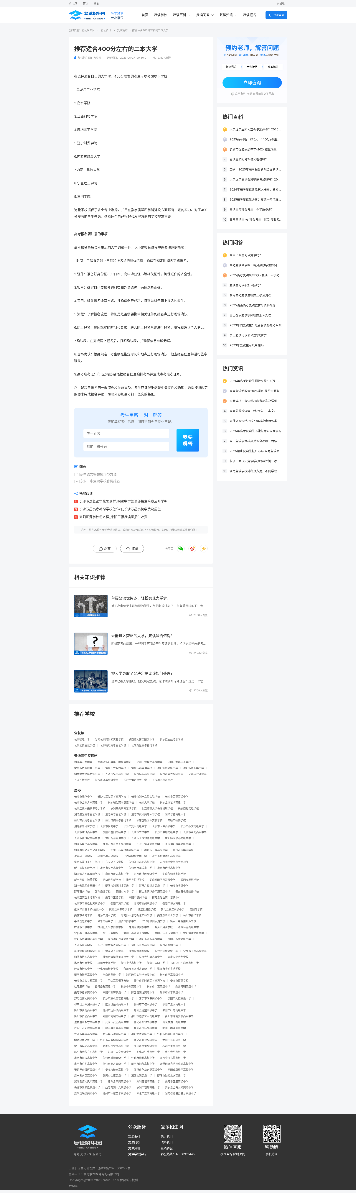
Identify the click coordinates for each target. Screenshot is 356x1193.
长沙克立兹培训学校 (171, 739)
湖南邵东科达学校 (84, 826)
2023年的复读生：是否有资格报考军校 (255, 325)
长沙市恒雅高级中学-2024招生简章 (253, 149)
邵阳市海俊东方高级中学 (171, 1075)
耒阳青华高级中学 (175, 1052)
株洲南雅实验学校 (188, 808)
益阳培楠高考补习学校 (118, 820)
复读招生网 (88, 30)
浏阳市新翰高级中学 (179, 939)
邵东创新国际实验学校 (149, 820)
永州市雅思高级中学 (117, 873)
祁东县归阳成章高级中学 (184, 962)
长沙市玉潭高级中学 (163, 826)
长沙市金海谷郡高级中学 (88, 980)
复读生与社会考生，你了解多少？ (252, 209)
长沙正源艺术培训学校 (87, 897)
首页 (85, 3)
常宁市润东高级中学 (150, 998)
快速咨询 (278, 15)
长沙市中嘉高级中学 (158, 986)
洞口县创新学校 (112, 879)
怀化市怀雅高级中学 (145, 1022)
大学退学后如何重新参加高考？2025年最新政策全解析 (256, 129)
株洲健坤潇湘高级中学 (87, 951)
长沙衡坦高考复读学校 (113, 745)
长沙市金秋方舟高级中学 (88, 802)
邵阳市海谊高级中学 (145, 1046)
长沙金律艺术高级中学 (173, 802)
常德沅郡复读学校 (141, 768)
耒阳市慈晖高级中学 (114, 992)
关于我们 (167, 1136)
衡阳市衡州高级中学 (145, 903)
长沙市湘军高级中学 (106, 780)
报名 (84, 247)
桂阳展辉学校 (82, 986)
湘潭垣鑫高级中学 (188, 927)
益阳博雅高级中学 (193, 933)
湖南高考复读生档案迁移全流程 (250, 295)
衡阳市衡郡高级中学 (86, 974)
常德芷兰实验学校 (115, 768)
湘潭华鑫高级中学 (175, 814)
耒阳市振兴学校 (138, 897)
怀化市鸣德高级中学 (145, 1040)
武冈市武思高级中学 (117, 1022)
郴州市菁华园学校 (183, 850)
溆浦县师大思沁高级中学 (88, 1081)
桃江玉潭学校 (110, 933)
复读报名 (249, 15)
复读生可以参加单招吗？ (246, 285)
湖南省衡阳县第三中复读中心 (114, 762)
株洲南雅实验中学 (139, 927)
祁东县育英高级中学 (117, 1028)
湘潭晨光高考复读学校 (87, 814)
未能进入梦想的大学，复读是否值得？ (142, 636)
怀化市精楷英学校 (108, 968)
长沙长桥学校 (82, 780)
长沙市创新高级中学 (166, 951)
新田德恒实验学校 (84, 868)
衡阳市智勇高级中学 (86, 1010)
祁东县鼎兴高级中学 (119, 1081)
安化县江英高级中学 (148, 1052)
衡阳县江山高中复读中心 (166, 897)
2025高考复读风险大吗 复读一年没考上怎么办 (256, 275)
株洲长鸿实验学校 (139, 951)
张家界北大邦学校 (178, 957)
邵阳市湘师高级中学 (143, 1063)
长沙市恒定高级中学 (135, 780)
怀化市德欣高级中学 (143, 1057)
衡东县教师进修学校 (187, 891)
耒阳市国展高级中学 (176, 1081)
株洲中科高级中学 (131, 986)
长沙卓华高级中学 (144, 774)
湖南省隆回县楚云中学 (162, 879)
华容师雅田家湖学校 (153, 921)
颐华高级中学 (105, 921)
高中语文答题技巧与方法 (98, 474)
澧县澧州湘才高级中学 (87, 1022)
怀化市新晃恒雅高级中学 (125, 850)
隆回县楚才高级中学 (117, 1004)
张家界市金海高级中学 (116, 1046)
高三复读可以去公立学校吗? (248, 335)
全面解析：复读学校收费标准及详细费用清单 (256, 401)
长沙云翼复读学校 (84, 745)
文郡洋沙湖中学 (197, 774)
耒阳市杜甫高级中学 (174, 1010)
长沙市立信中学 (140, 832)
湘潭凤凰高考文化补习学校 (89, 850)
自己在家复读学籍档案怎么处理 (250, 315)
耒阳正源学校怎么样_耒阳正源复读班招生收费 (113, 517)
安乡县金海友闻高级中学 (179, 1087)
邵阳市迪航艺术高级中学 (145, 1016)
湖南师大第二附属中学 (142, 739)
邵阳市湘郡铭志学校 (179, 762)
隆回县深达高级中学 (143, 992)
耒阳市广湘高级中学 (86, 1063)
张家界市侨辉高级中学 (87, 1069)
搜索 (96, 3)
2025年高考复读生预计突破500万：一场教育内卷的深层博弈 (256, 381)
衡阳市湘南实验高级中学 (179, 1016)
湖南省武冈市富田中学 (87, 885)
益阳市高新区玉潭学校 (136, 933)
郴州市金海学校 (107, 962)
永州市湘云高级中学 (86, 1057)
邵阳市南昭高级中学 (114, 1016)
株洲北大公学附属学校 (110, 927)
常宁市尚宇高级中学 (171, 992)
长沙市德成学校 (83, 945)
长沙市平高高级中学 (171, 974)
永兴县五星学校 (83, 856)
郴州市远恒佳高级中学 (116, 1010)
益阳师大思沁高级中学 (178, 838)
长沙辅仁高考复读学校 (121, 802)
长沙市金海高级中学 (195, 832)
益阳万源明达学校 (115, 838)
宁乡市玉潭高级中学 (195, 951)
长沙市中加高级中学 (166, 832)
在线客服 (167, 1148)
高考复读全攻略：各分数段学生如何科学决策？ (256, 265)
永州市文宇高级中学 (111, 868)
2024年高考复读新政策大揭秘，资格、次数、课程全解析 (256, 189)
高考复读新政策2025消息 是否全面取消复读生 (256, 391)
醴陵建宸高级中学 (84, 1040)
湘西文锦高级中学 (141, 1075)
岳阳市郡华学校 (192, 915)
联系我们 (167, 1142)
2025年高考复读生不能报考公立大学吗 (255, 431)
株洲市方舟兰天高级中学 (117, 844)
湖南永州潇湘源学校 (174, 873)
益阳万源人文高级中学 (118, 1087)
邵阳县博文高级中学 (86, 998)
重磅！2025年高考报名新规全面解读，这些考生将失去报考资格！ (256, 169)
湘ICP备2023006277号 (114, 1168)
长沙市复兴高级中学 (135, 826)
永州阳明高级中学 (185, 986)
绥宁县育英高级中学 (86, 1075)
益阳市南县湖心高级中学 (88, 939)
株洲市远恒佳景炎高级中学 (118, 957)
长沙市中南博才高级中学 (112, 945)
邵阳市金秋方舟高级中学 (88, 1052)
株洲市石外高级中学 (148, 1087)
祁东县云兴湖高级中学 (87, 1004)
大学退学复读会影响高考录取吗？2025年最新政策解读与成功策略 (256, 179)
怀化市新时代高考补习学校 (149, 980)
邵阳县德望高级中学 (145, 1010)
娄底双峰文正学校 (167, 915)
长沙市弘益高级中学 (117, 774)
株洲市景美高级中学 (174, 1046)
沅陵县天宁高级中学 (119, 1052)
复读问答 (203, 15)
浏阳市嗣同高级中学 (114, 832)
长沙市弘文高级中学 (192, 826)
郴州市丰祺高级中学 (145, 1004)
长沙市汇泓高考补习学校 (112, 796)
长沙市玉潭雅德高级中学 (145, 838)
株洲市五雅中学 (83, 927)
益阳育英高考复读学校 (87, 820)
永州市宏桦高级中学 (169, 868)
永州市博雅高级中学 (145, 873)
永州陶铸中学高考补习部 (174, 862)
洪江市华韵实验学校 (169, 968)
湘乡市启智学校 (164, 927)
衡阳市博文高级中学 (174, 903)
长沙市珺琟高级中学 (86, 832)
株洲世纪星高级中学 (150, 957)
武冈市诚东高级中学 (174, 1040)
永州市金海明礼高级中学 (166, 856)
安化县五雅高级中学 (86, 933)
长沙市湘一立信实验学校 (145, 796)
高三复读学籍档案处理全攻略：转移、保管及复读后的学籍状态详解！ (256, 441)
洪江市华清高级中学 (86, 1034)
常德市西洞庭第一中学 (87, 768)
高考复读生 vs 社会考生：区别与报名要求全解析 (256, 219)
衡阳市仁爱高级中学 (86, 1016)
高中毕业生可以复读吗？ (246, 255)
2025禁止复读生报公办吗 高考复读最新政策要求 (256, 451)
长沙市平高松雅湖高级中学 (89, 903)
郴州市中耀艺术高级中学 (117, 1093)
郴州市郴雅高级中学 (174, 1028)
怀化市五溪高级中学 (148, 1093)
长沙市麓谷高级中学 (171, 774)
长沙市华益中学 (179, 885)
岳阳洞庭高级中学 (167, 768)
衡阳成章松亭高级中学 (181, 1069)
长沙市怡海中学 (109, 826)
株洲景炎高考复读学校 (123, 808)
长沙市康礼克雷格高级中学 (118, 998)
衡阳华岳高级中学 (131, 962)
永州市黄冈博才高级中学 (137, 968)
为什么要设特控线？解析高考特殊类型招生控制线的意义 (256, 421)
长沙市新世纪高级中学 (87, 838)
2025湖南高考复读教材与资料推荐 (253, 305)
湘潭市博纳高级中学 (86, 957)
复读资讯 (226, 15)
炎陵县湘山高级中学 (174, 1022)
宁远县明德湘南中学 (135, 856)
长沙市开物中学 (169, 945)
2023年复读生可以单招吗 (247, 345)
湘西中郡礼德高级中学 (173, 1057)
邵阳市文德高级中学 (179, 998)
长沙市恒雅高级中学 (148, 844)
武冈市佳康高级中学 (114, 1075)
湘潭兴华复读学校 (115, 814)
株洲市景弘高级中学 (145, 1028)
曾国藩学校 (195, 909)
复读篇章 (122, 30)
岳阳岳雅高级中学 (105, 986)
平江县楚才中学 (83, 921)
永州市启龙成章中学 (140, 868)
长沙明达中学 (82, 739)
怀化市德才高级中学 (114, 1063)
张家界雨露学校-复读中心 (89, 909)
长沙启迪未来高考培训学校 (89, 808)
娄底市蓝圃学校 (179, 980)
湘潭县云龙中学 (83, 762)
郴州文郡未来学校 (108, 856)
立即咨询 (252, 82)
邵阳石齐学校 (82, 891)
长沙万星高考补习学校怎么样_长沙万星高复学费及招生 (120, 509)
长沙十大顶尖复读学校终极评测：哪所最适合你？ (256, 461)
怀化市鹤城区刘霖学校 (170, 1034)
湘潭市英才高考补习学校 (145, 814)
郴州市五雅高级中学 (156, 850)
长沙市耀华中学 (83, 796)
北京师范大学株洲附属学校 (157, 808)
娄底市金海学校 (83, 915)
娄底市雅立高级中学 (117, 1069)
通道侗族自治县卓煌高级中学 (177, 1063)
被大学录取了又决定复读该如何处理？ (142, 673)
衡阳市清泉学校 (120, 903)
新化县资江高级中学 (172, 909)
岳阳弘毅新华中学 (193, 768)
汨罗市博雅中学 (127, 921)
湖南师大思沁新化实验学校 (136, 915)
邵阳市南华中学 (125, 891)
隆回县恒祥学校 (135, 879)
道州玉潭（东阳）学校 (87, 862)
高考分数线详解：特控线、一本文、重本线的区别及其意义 (256, 411)
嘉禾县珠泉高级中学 (86, 1093)
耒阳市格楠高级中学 (86, 992)
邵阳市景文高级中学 (174, 1004)
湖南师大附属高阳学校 (87, 873)
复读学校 (160, 15)
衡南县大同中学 (156, 962)
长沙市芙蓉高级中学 (176, 796)
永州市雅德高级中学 (114, 1057)
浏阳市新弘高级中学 (150, 939)
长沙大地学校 (147, 802)
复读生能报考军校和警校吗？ (249, 159)
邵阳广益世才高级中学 (149, 762)
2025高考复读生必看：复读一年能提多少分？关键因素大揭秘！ (256, 199)
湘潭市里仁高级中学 (86, 844)
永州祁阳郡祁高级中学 (142, 862)
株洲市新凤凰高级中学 (87, 1087)
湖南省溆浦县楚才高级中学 (180, 1093)
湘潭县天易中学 (114, 951)
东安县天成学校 (114, 862)
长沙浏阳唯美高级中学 (178, 844)
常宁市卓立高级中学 (86, 1046)
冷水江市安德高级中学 (87, 1028)
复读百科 (179, 15)
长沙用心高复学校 (162, 780)
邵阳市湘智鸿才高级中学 (119, 885)
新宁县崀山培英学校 (86, 879)
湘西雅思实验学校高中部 (140, 974)
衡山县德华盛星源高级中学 (154, 891)
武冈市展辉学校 (190, 879)
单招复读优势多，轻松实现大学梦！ (141, 598)
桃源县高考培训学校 (120, 909)
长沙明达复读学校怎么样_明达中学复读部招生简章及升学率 (123, 501)
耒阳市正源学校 (114, 897)
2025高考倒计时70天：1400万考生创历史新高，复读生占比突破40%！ (256, 139)
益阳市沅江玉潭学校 (166, 933)
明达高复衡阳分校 (118, 980)
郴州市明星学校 (83, 962)
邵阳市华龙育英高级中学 (148, 1069)
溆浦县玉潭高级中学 (114, 1034)
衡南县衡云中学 (112, 974)
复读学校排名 (137, 1154)
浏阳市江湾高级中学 (143, 945)
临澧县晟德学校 (147, 909)
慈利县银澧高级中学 (148, 1081)
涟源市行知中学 (83, 968)
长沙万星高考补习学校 (144, 745)
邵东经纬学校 (103, 891)
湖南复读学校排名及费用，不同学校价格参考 (256, 471)
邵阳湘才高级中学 (141, 1034)
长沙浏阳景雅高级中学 (121, 939)
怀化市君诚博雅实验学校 (114, 1040)
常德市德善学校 (177, 820)
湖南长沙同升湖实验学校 (109, 739)
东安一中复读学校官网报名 (100, 481)
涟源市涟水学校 (107, 915)
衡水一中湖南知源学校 (183, 921)
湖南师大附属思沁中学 (87, 774)
